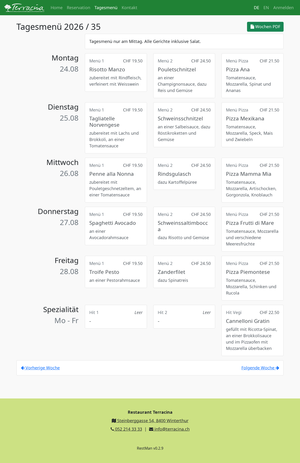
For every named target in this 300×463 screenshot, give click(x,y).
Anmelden (283, 7)
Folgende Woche (258, 368)
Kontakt (129, 7)
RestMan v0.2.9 (150, 448)
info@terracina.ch (171, 429)
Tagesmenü (105, 7)
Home (57, 7)
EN (266, 7)
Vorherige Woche (42, 368)
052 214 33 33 (128, 429)
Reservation (78, 7)
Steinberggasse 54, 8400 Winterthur (152, 420)
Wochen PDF (267, 26)
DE (256, 7)
